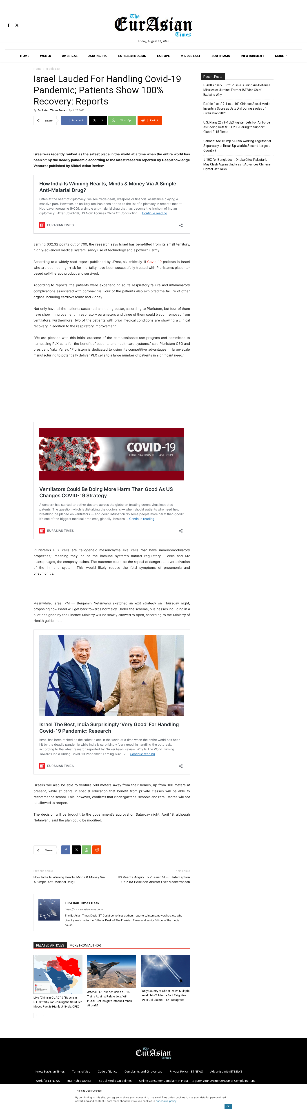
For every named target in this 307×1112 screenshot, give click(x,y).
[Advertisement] (111, 140)
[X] (17, 25)
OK (228, 1106)
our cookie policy (166, 1101)
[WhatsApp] (86, 849)
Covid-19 (154, 262)
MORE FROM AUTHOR (85, 945)
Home (37, 69)
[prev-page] (36, 1015)
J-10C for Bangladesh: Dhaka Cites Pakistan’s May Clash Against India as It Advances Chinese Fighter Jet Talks (237, 164)
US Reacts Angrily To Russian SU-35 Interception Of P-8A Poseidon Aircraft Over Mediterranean (154, 879)
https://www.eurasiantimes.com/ (84, 909)
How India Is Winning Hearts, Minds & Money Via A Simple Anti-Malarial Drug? (69, 879)
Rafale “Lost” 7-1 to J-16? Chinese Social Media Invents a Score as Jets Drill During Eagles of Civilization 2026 (236, 108)
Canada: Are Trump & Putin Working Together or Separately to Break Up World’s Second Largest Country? (237, 145)
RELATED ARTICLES (50, 945)
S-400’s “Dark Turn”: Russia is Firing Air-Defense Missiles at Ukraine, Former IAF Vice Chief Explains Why (236, 89)
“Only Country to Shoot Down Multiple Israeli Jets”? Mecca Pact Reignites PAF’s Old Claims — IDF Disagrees (165, 995)
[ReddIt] (96, 849)
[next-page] (43, 1015)
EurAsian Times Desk (51, 110)
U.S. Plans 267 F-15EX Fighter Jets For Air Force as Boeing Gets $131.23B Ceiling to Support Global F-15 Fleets (236, 127)
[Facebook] (8, 25)
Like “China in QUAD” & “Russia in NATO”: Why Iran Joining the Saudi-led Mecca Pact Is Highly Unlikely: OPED (57, 1002)
